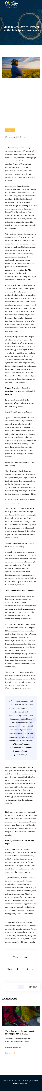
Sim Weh (18, 1047)
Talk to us (20, 938)
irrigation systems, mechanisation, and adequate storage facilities (18, 260)
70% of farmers (22, 263)
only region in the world (18, 324)
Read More (8, 1053)
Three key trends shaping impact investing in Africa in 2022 (19, 1032)
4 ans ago (8, 1047)
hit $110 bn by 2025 (24, 279)
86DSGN (25, 1083)
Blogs (10, 130)
